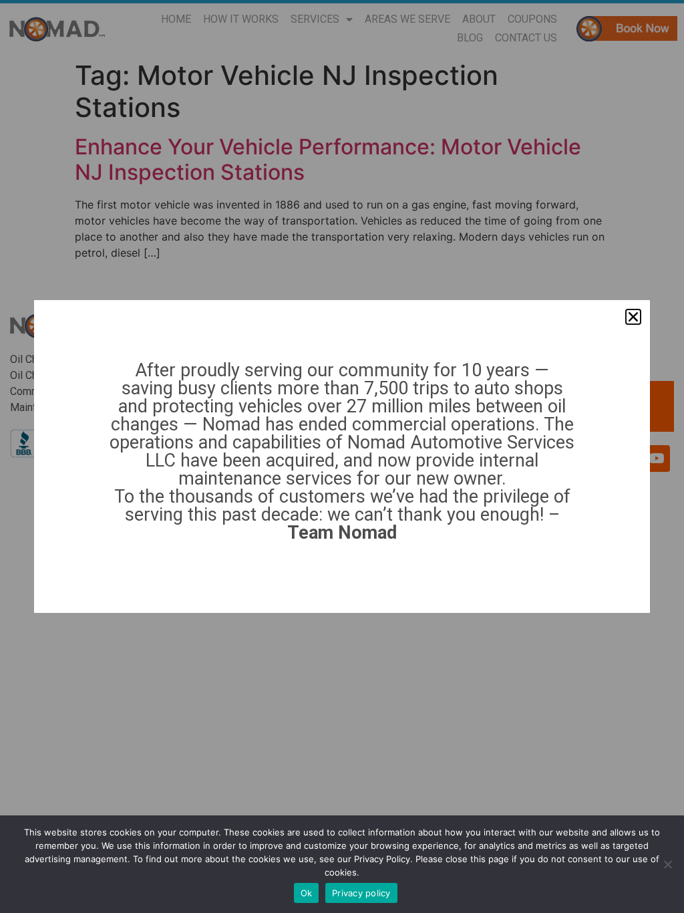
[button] (633, 316)
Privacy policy (361, 893)
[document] (342, 456)
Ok (307, 893)
